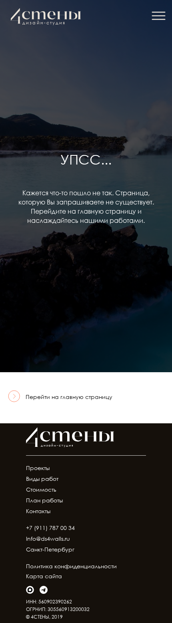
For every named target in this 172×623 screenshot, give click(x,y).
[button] (158, 16)
